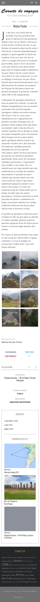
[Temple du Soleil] (29, 287)
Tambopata (31, 578)
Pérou (14, 21)
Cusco (20, 392)
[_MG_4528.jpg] (29, 306)
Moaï (14, 571)
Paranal (19, 571)
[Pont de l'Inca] (29, 326)
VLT (21, 582)
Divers (7, 469)
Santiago (17, 578)
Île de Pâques (10, 501)
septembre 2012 (11, 421)
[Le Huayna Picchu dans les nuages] (11, 268)
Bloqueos (10, 561)
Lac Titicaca (32, 565)
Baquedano (5, 561)
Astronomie (27, 557)
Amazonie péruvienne (20, 400)
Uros (13, 582)
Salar (32, 575)
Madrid (10, 571)
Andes (14, 557)
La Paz (14, 568)
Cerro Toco (29, 561)
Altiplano (4, 557)
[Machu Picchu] (29, 268)
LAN (10, 568)
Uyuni (17, 582)
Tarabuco (9, 582)
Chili (5, 564)
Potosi (24, 571)
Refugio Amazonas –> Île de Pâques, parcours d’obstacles (20, 379)
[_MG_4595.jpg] (11, 287)
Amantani (9, 557)
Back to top (18, 597)
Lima (17, 568)
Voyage (26, 582)
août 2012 (8, 425)
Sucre (23, 578)
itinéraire (24, 565)
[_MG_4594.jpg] (11, 306)
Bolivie (18, 560)
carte (24, 561)
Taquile (4, 582)
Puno (13, 575)
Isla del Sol (18, 565)
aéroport (33, 557)
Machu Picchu (8, 342)
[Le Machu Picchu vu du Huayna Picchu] (11, 326)
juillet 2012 (8, 429)
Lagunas (5, 568)
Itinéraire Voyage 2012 (11, 472)
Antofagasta (20, 557)
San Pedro (7, 578)
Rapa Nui (26, 575)
